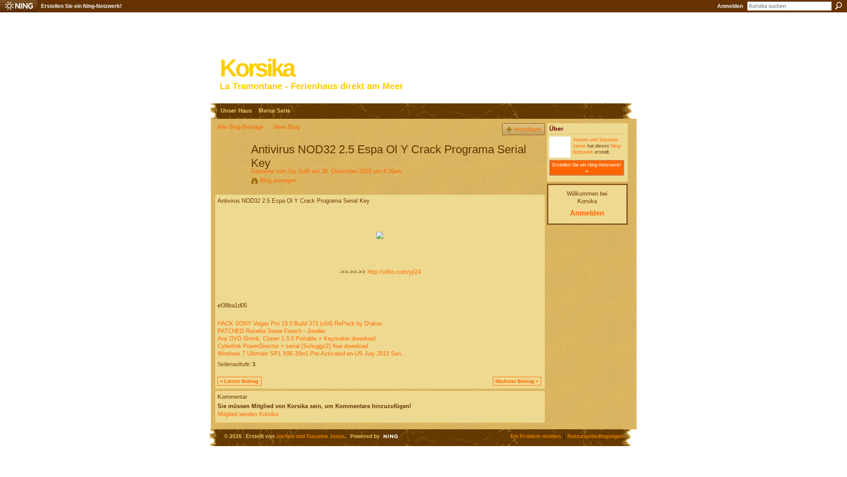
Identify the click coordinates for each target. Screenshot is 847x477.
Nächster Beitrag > (516, 381)
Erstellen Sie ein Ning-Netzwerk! (81, 6)
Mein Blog (287, 127)
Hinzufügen (528, 129)
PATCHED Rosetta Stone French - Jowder (271, 331)
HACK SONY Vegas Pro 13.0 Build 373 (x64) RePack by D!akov (299, 323)
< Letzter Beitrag (239, 381)
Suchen (838, 6)
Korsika (257, 68)
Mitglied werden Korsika (247, 414)
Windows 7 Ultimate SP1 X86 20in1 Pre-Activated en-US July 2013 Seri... (311, 353)
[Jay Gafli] (231, 167)
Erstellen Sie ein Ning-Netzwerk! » (586, 168)
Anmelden (730, 6)
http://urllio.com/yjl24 (394, 272)
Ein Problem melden (535, 436)
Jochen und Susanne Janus (310, 436)
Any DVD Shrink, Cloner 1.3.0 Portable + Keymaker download (296, 338)
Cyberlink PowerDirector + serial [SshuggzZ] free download (292, 346)
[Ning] (18, 6)
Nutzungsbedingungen (595, 436)
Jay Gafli (298, 171)
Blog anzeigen (278, 180)
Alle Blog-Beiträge (240, 127)
